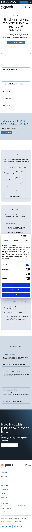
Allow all (16, 285)
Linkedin (17, 526)
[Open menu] (29, 7)
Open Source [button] (5, 481)
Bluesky (21, 526)
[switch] (28, 269)
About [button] (3, 497)
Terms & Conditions (6, 521)
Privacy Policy (18, 521)
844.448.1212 (4, 511)
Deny (16, 294)
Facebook (6, 526)
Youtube (2, 526)
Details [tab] (16, 240)
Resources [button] (4, 489)
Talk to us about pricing (16, 42)
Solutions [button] (4, 473)
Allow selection (16, 290)
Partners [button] (4, 493)
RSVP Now (23, 2)
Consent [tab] (5, 240)
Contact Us (5, 503)
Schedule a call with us (10, 445)
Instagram (13, 526)
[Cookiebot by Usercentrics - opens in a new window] (20, 236)
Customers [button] (4, 485)
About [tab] (26, 240)
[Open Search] (26, 7)
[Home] (7, 7)
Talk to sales (7, 132)
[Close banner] (29, 236)
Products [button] (4, 477)
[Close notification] (30, 2)
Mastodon (10, 526)
